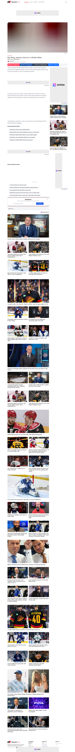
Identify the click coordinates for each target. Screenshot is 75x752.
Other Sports (30, 746)
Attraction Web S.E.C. (13, 747)
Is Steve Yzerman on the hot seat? (18, 185)
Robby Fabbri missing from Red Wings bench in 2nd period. (24, 132)
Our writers (44, 743)
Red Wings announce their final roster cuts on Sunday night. (25, 192)
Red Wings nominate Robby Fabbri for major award (22, 137)
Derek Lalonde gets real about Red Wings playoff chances (24, 187)
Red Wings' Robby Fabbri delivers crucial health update (23, 134)
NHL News (30, 742)
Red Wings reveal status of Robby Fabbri (20, 129)
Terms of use (44, 745)
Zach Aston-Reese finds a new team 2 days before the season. (25, 195)
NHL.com (66, 53)
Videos (29, 743)
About (43, 742)
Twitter (12, 208)
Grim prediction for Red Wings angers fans (20, 190)
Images (29, 745)
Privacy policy (44, 746)
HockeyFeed (12, 60)
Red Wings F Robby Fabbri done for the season (21, 140)
